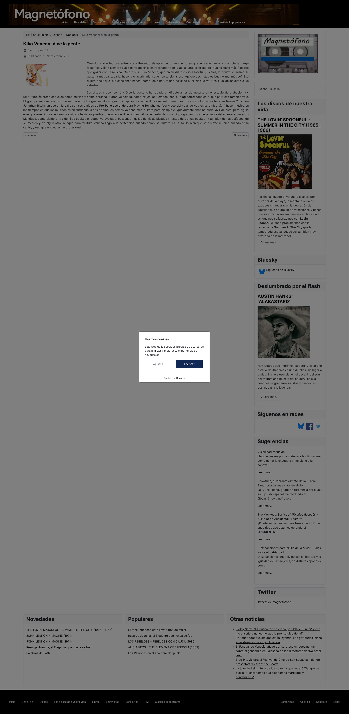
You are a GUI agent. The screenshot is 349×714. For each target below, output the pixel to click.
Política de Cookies (174, 378)
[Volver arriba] (342, 707)
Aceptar (189, 364)
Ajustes (158, 364)
